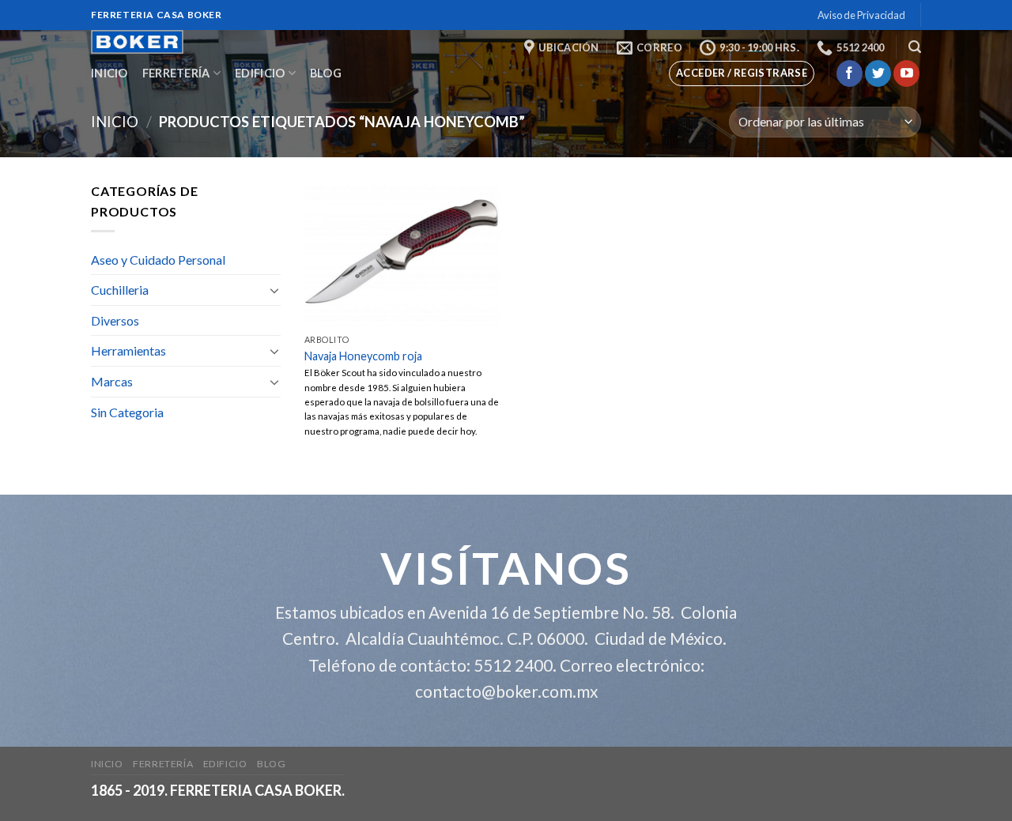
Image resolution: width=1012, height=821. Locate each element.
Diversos (115, 320)
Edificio (260, 73)
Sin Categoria (127, 412)
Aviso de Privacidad (861, 15)
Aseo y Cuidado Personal (158, 259)
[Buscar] (914, 47)
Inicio (109, 73)
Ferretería (176, 73)
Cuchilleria (120, 289)
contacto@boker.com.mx (506, 691)
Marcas (112, 381)
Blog (326, 73)
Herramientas (128, 350)
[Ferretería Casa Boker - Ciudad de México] (156, 42)
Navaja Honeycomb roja (363, 356)
